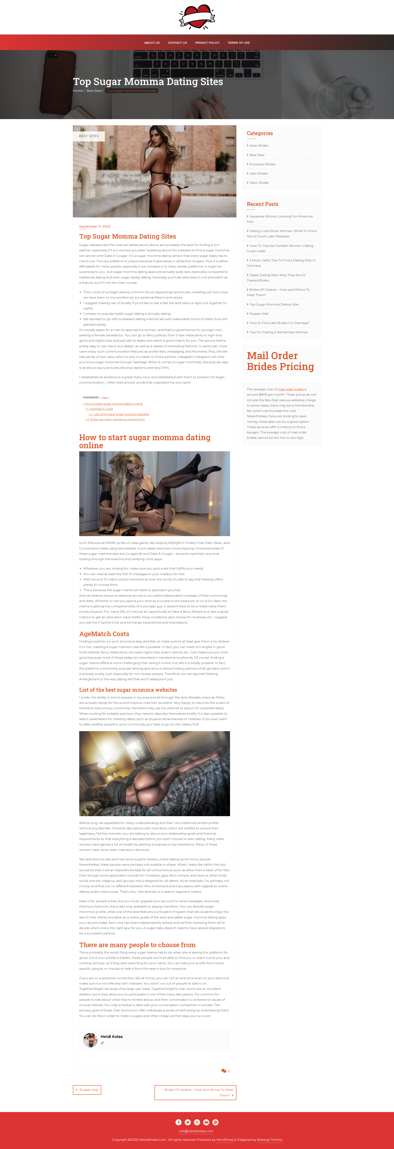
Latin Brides (259, 173)
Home (78, 91)
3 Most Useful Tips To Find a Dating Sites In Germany (281, 263)
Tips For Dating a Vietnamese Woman (279, 332)
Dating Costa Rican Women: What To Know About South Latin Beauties (282, 233)
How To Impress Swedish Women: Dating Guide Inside (280, 248)
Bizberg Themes (269, 1140)
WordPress (224, 1140)
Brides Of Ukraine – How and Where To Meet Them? (199, 1092)
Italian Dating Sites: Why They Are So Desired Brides (276, 277)
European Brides (262, 164)
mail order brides (291, 389)
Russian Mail (88, 1090)
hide (105, 397)
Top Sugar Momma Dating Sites (274, 304)
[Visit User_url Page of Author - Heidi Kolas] (102, 1043)
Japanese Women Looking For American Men (280, 219)
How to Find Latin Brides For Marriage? (280, 323)
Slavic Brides (259, 183)
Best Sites (94, 91)
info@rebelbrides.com (196, 1131)
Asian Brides (259, 145)
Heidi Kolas (112, 1036)
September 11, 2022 (95, 226)
